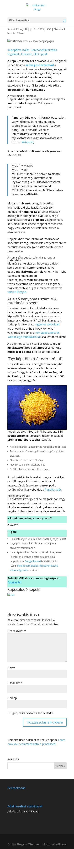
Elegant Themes (28, 844)
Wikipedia (28, 142)
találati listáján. (17, 292)
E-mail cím (15, 683)
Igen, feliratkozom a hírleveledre (32, 713)
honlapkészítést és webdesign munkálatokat (33, 335)
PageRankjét (53, 489)
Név (11, 668)
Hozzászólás (16, 631)
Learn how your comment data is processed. (36, 742)
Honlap (12, 698)
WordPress (59, 844)
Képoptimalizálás (18, 50)
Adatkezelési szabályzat (22, 811)
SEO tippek (41, 54)
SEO (48, 29)
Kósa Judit (21, 29)
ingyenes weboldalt (47, 324)
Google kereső (32, 561)
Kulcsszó (26, 54)
